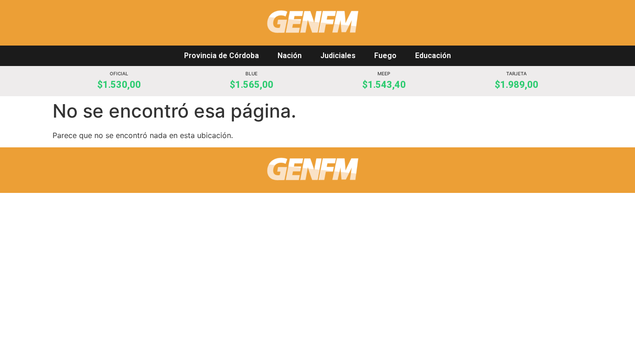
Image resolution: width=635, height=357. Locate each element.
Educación (433, 55)
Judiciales (338, 55)
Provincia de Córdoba (221, 55)
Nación (290, 55)
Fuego (385, 55)
